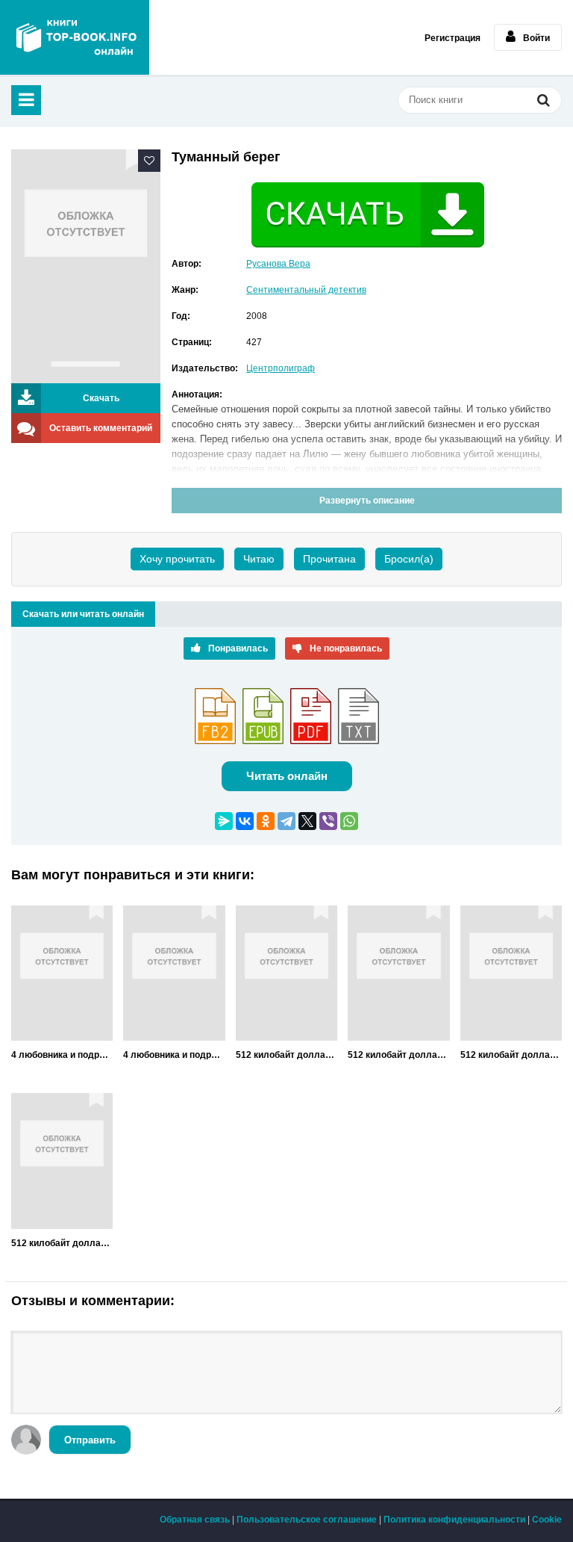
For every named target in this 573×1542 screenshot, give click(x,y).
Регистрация (452, 38)
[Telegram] (286, 821)
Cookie (547, 1519)
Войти (536, 38)
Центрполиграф (280, 368)
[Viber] (328, 821)
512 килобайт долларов (286, 1055)
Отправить (90, 1440)
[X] (307, 821)
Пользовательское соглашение (307, 1519)
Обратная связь (195, 1519)
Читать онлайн (287, 776)
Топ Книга (74, 37)
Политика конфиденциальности (454, 1519)
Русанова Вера (278, 263)
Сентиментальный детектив (306, 290)
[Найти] (543, 102)
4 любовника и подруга (62, 1055)
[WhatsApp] (349, 821)
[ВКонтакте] (245, 821)
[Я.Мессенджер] (224, 821)
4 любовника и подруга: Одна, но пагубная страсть (174, 1055)
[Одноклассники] (266, 821)
